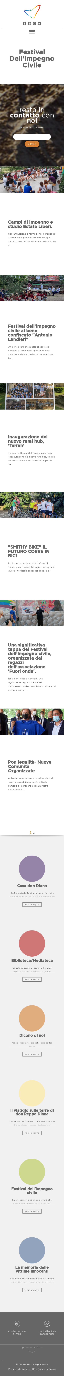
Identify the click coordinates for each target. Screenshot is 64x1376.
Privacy (12, 1369)
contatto (25, 115)
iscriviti (32, 144)
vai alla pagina (32, 905)
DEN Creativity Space (44, 1369)
